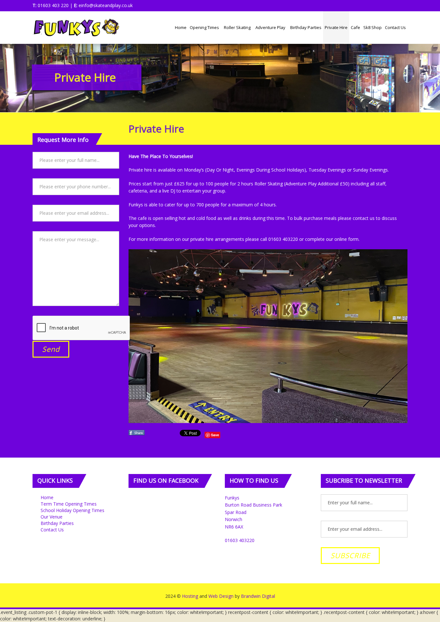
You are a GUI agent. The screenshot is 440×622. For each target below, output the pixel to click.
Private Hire (336, 27)
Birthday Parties (305, 27)
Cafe (355, 27)
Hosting (190, 596)
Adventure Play (270, 27)
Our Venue (51, 517)
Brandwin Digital (258, 596)
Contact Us (395, 27)
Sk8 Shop (372, 27)
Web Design (221, 596)
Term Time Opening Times (69, 504)
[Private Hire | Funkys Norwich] (76, 27)
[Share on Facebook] (137, 434)
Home (181, 27)
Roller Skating (238, 27)
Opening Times (205, 27)
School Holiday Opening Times (72, 510)
